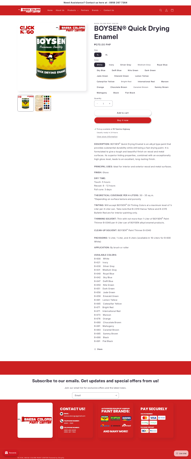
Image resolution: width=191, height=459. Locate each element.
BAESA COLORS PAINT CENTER (36, 458)
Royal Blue (162, 65)
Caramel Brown (142, 87)
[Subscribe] (116, 395)
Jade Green (102, 76)
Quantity (97, 98)
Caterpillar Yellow (106, 81)
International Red (146, 81)
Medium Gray (145, 65)
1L (98, 55)
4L (106, 55)
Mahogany (102, 93)
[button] (73, 10)
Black (116, 93)
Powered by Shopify (56, 458)
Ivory (111, 65)
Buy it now (122, 120)
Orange (100, 87)
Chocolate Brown (118, 87)
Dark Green (150, 70)
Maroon (165, 81)
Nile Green (133, 70)
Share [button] (100, 349)
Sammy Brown (162, 87)
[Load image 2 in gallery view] (43, 103)
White (100, 65)
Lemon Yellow (142, 76)
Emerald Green (121, 76)
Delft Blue (116, 70)
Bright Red (127, 82)
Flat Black (130, 93)
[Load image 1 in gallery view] (26, 103)
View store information (107, 136)
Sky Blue (101, 70)
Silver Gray (125, 65)
